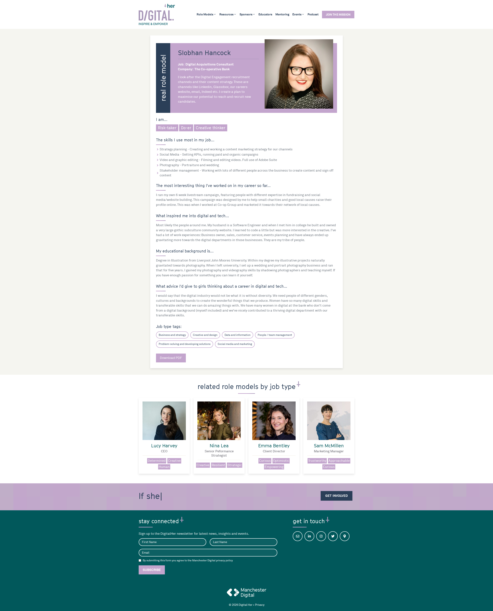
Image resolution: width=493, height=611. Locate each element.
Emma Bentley (274, 445)
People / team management (275, 335)
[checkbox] (140, 560)
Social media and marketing (235, 344)
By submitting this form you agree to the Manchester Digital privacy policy (188, 560)
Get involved (336, 496)
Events (297, 14)
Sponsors (246, 14)
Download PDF (171, 358)
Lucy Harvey (164, 445)
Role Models (205, 14)
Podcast (313, 14)
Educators (265, 14)
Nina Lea (219, 445)
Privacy (259, 605)
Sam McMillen (329, 445)
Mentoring (282, 14)
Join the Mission (338, 14)
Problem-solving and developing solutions (184, 344)
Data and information (238, 335)
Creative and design (205, 335)
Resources (226, 14)
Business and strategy (172, 335)
